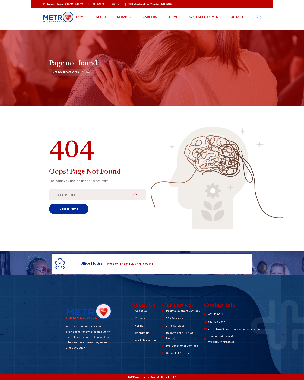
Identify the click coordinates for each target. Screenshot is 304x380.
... (118, 4)
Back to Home (69, 208)
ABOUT (101, 17)
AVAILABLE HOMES (203, 17)
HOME (80, 17)
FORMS (172, 17)
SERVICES (124, 17)
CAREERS (150, 17)
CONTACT (236, 17)
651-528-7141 (100, 4)
